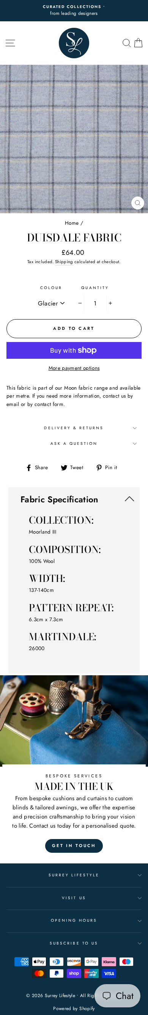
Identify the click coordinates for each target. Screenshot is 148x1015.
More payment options (74, 368)
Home (72, 223)
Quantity (95, 288)
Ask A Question (74, 443)
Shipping (64, 262)
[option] (74, 11)
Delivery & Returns (74, 428)
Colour (51, 288)
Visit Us (74, 898)
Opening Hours (74, 920)
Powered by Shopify (73, 1008)
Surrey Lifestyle (74, 875)
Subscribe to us (74, 943)
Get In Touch (74, 845)
